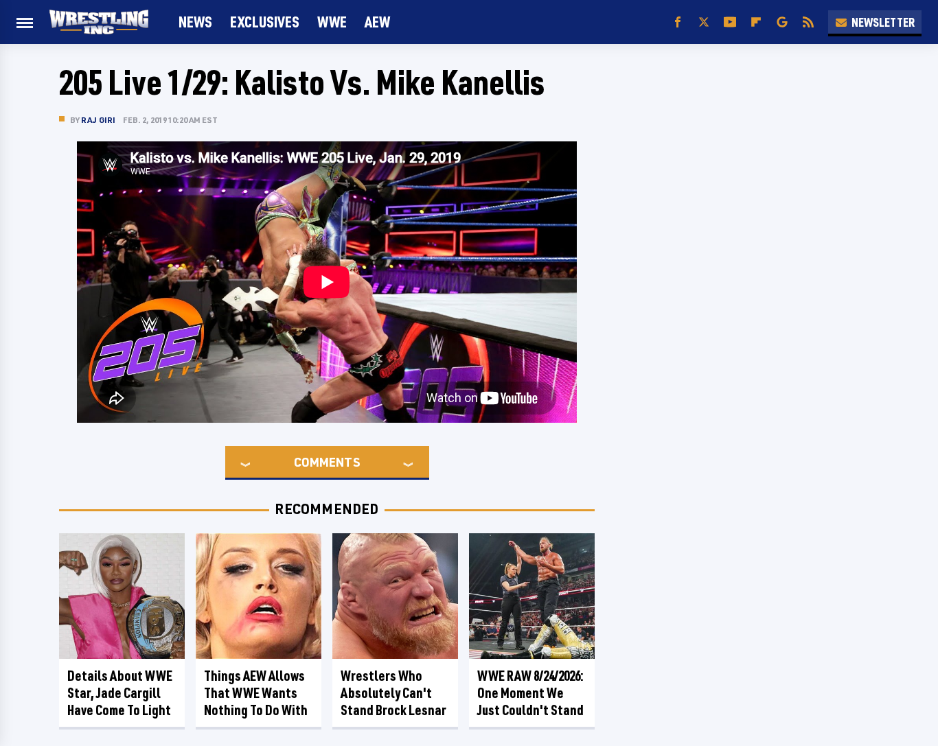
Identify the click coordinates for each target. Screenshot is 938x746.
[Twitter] (704, 22)
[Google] (782, 22)
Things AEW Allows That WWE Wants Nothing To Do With (256, 693)
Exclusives (264, 21)
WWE (332, 21)
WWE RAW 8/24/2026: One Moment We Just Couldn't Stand (530, 693)
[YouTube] (730, 22)
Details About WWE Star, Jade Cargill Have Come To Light (119, 693)
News (195, 21)
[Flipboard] (756, 22)
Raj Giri (98, 120)
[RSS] (808, 22)
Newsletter (883, 22)
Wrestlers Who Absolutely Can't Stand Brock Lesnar (393, 693)
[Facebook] (678, 22)
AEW (377, 21)
